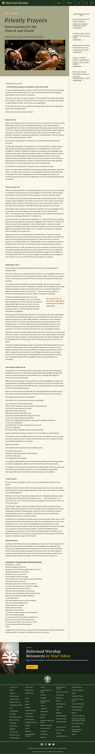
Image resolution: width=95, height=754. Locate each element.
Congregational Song (31, 722)
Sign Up (31, 667)
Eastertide (12, 729)
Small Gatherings (61, 704)
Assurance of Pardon (77, 696)
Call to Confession (77, 687)
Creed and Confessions (78, 716)
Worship (75, 64)
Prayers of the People (78, 723)
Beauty (27, 704)
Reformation (59, 698)
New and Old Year (46, 728)
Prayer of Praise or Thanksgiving (77, 730)
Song (87, 50)
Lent (11, 708)
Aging (26, 701)
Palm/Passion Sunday (15, 717)
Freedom (75, 62)
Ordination (43, 731)
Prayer (19, 37)
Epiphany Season (14, 699)
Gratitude (43, 695)
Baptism (74, 713)
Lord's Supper (76, 726)
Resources (14, 13)
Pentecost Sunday (14, 735)
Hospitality (44, 698)
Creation (27, 725)
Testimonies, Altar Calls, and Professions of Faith (78, 719)
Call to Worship (60, 730)
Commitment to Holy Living (77, 700)
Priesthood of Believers (33, 37)
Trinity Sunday (29, 687)
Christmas (12, 693)
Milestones (44, 714)
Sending (74, 734)
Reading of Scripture (77, 707)
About (59, 3)
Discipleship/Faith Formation (30, 735)
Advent (11, 690)
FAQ (79, 3)
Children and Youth (30, 710)
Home (7, 13)
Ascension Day (14, 732)
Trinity (58, 710)
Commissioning (29, 719)
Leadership (44, 708)
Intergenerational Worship (45, 701)
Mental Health (44, 711)
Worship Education (61, 721)
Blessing (27, 707)
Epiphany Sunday (14, 696)
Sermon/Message (76, 710)
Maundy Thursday (14, 720)
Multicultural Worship (46, 725)
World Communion (61, 719)
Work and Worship (61, 716)
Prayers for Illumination (78, 704)
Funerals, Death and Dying (46, 691)
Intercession (10, 37)
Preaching (43, 737)
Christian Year (29, 713)
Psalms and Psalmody (62, 692)
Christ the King (29, 693)
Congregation (76, 25)
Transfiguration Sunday (16, 705)
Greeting (58, 733)
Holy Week (13, 714)
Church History (29, 716)
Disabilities (28, 731)
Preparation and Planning (60, 688)
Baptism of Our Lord (15, 702)
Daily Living (76, 76)
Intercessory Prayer (78, 50)
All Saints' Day (29, 690)
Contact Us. (60, 751)
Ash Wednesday (14, 711)
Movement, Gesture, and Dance (47, 721)
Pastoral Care (44, 734)
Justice (43, 705)
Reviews (58, 701)
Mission (87, 35)
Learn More (77, 28)
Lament (74, 693)
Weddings (59, 713)
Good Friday (13, 723)
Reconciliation (60, 695)
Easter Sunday (13, 726)
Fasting (43, 687)
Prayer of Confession (77, 690)
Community (76, 35)
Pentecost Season (14, 738)
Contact (69, 3)
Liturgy (81, 62)
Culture (27, 728)
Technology (59, 707)
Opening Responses (61, 736)
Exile (82, 35)
